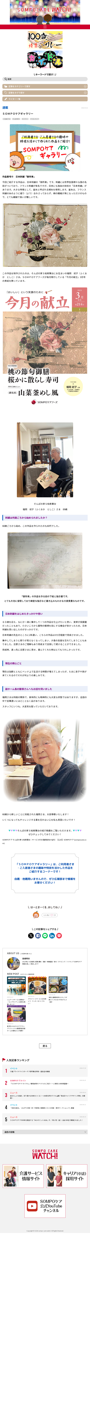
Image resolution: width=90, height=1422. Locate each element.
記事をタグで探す (16, 92)
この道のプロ (6, 119)
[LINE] (45, 935)
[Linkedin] (52, 935)
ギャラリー (25, 119)
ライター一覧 (14, 98)
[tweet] (31, 935)
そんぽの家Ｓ (16, 119)
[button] (45, 12)
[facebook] (38, 935)
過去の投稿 (9, 1131)
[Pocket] (59, 935)
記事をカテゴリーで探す (19, 86)
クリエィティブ (34, 119)
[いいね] (52, 915)
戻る (45, 1046)
